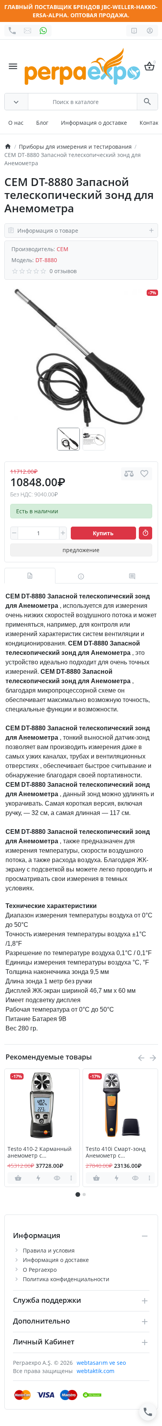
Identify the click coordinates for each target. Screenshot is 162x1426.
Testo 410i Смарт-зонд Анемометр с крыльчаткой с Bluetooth (119, 1152)
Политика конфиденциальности (66, 1279)
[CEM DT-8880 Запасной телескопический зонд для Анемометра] (81, 358)
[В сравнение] (129, 473)
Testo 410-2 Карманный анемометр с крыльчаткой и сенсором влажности (41, 1152)
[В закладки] (144, 473)
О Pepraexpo (40, 1269)
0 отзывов (63, 271)
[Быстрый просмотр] (57, 1178)
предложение (81, 550)
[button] (84, 1194)
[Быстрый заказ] (145, 533)
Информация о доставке (94, 122)
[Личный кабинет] (150, 30)
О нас (16, 122)
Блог (42, 122)
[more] (71, 1178)
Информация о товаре (47, 230)
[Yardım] (134, 30)
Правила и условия (49, 1250)
